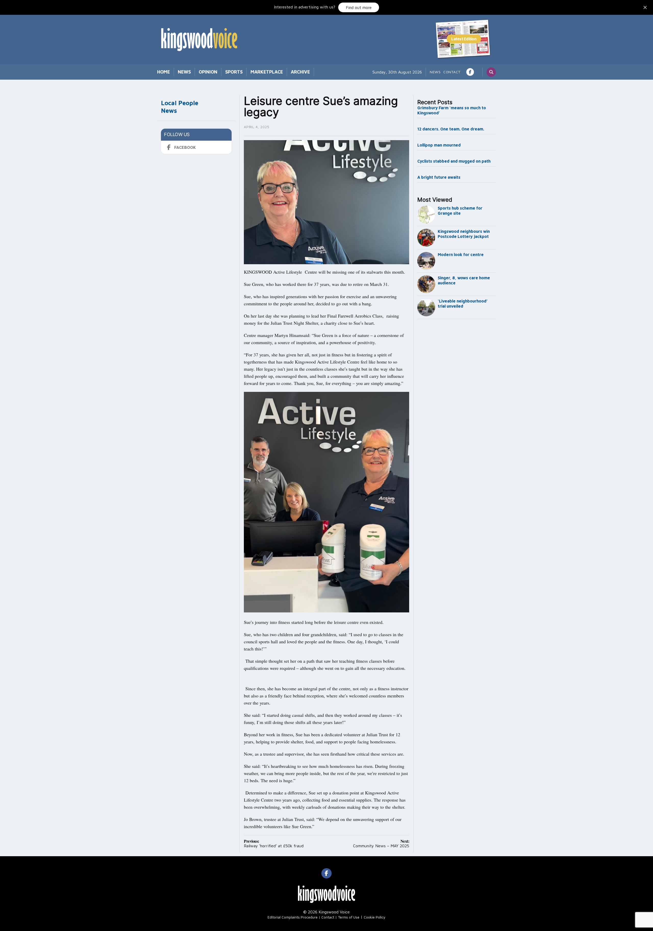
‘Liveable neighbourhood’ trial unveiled (463, 303)
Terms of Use (348, 917)
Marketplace (266, 72)
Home (163, 72)
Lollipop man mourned (439, 145)
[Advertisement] (457, 405)
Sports (234, 72)
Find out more (359, 7)
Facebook (185, 147)
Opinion (208, 72)
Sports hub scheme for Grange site (460, 210)
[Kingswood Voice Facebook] (470, 72)
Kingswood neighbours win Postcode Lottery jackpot (464, 234)
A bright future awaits (438, 177)
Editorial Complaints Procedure (293, 917)
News (184, 72)
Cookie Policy (374, 917)
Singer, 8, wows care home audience (464, 280)
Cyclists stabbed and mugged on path (454, 161)
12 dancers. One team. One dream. (451, 129)
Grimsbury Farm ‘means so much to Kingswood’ (451, 110)
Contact (451, 72)
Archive (300, 72)
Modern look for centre (461, 254)
